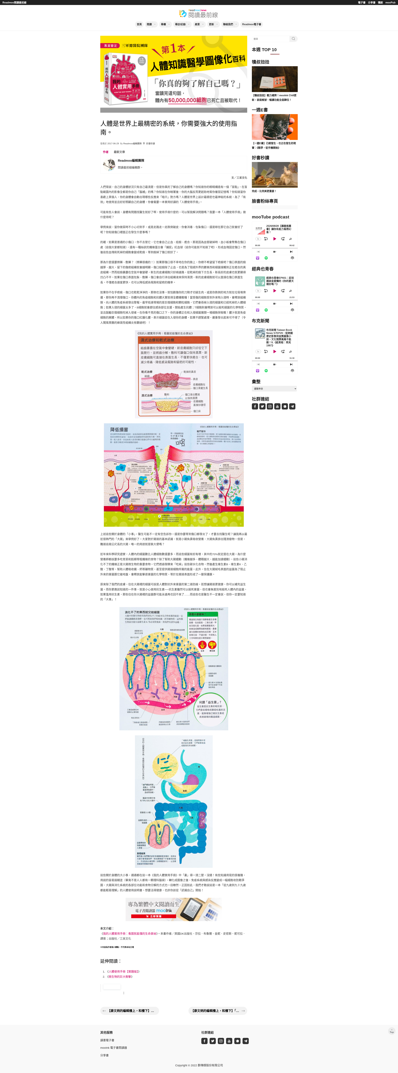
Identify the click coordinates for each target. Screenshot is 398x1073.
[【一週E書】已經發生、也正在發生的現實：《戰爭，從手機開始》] (275, 127)
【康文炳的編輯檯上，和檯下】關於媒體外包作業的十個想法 (132, 1011)
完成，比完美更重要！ (264, 191)
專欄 (163, 24)
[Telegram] (292, 406)
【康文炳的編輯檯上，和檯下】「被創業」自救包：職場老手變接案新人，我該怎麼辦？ (215, 1011)
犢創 (380, 2)
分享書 (371, 2)
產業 (197, 24)
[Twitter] (262, 406)
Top (392, 1032)
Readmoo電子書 (251, 24)
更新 (211, 24)
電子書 (362, 2)
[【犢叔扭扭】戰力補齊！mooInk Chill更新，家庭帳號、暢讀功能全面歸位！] (275, 79)
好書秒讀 (150, 143)
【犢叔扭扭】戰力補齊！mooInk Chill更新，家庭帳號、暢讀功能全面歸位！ (274, 97)
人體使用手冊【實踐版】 (123, 971)
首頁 (139, 24)
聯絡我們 (228, 24)
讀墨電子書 (107, 1040)
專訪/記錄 (180, 24)
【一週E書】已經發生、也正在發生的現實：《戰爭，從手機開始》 (274, 145)
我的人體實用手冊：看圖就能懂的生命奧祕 (129, 933)
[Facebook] (255, 406)
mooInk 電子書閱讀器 (113, 1047)
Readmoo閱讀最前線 (14, 2)
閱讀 (149, 24)
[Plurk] (285, 406)
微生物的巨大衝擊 (120, 976)
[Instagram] (270, 406)
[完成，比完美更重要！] (275, 175)
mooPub (390, 2)
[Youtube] (277, 406)
